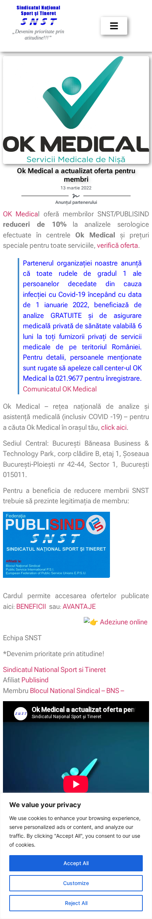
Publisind (35, 680)
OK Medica (20, 214)
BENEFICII (31, 606)
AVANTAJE (79, 606)
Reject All (76, 903)
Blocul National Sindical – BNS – (77, 690)
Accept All (76, 863)
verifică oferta (117, 245)
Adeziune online (124, 622)
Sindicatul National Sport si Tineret (54, 669)
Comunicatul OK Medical (60, 389)
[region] (76, 856)
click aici (114, 427)
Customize (76, 883)
